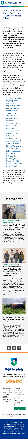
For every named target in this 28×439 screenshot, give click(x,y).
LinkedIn (17, 381)
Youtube (20, 381)
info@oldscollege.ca (19, 376)
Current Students (6, 394)
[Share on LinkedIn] (19, 348)
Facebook (14, 381)
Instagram (7, 381)
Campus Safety (17, 392)
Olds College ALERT (18, 400)
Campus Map (17, 391)
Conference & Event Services (19, 395)
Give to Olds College (18, 408)
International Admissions (5, 397)
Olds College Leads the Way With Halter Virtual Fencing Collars (13, 319)
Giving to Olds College (7, 401)
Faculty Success (7, 220)
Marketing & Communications (18, 398)
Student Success (7, 264)
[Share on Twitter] (14, 348)
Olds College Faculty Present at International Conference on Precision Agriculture (13, 227)
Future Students (6, 391)
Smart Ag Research (7, 222)
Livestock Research (14, 314)
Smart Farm (15, 220)
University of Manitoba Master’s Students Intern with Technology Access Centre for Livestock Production (12, 271)
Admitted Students (7, 392)
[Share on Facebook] (9, 348)
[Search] (20, 3)
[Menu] (24, 3)
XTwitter (10, 381)
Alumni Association (7, 399)
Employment (17, 402)
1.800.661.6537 (7, 376)
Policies (16, 404)
